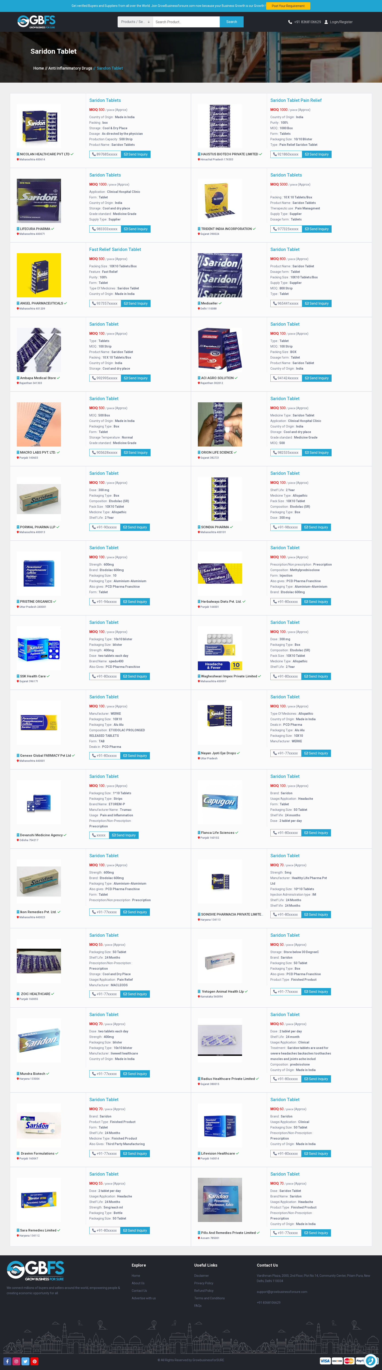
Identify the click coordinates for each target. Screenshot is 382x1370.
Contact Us (139, 1290)
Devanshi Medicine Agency (41, 837)
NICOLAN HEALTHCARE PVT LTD (45, 156)
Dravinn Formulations (37, 1155)
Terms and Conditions (209, 1298)
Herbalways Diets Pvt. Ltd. (221, 604)
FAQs (198, 1305)
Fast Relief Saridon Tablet (115, 249)
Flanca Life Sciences (217, 835)
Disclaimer (201, 1275)
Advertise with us (144, 1298)
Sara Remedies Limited (38, 1232)
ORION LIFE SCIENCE (217, 454)
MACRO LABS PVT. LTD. (38, 454)
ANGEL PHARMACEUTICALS (41, 305)
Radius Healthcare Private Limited (228, 1081)
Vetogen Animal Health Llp (222, 994)
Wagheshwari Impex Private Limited (229, 678)
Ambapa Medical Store (38, 380)
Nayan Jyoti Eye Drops (218, 755)
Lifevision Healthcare (218, 1155)
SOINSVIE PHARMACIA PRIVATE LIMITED (232, 916)
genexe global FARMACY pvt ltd (45, 758)
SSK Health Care (33, 678)
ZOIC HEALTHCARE (35, 996)
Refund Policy (204, 1290)
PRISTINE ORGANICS (36, 604)
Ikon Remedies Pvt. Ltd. (38, 914)
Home (38, 68)
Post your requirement (288, 6)
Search (231, 22)
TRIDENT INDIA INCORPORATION (226, 231)
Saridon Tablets (105, 100)
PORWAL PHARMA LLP (37, 529)
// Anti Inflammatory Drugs (68, 68)
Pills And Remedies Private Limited (228, 1235)
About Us (138, 1283)
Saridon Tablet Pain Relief (296, 100)
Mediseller (209, 305)
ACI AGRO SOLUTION (217, 380)
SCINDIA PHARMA (215, 529)
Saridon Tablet (285, 249)
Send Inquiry (138, 154)
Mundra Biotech (32, 1076)
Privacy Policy (203, 1283)
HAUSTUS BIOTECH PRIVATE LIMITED (229, 156)
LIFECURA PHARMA (35, 231)
